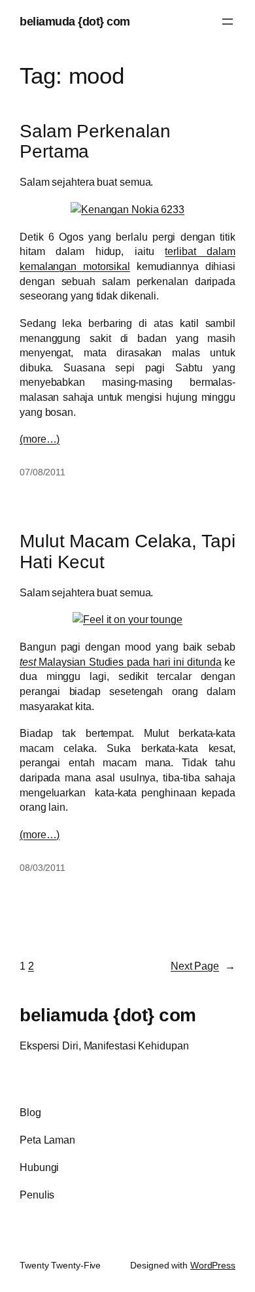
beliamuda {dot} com (75, 21)
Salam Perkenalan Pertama (95, 141)
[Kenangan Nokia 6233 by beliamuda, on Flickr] (127, 209)
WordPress (212, 1265)
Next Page (203, 966)
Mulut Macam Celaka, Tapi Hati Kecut (127, 551)
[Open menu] (227, 21)
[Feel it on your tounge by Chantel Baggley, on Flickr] (127, 619)
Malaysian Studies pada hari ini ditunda (121, 662)
